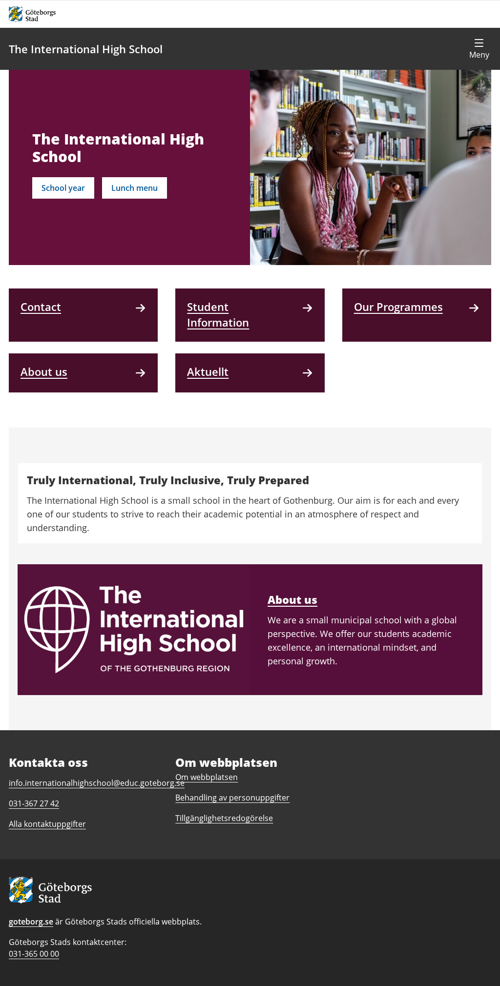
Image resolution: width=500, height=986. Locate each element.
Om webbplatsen (206, 777)
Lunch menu (134, 188)
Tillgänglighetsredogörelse (224, 818)
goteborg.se (31, 921)
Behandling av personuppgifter (232, 797)
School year (63, 188)
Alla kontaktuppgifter (47, 824)
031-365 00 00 (34, 953)
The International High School (86, 48)
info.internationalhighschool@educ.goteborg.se (97, 783)
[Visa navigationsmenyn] (479, 49)
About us (292, 599)
